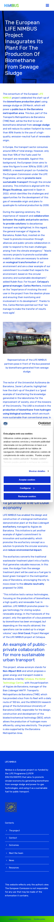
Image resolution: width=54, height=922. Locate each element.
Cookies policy (39, 919)
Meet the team (16, 853)
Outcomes (14, 845)
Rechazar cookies (27, 496)
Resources (14, 868)
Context (13, 838)
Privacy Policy (25, 919)
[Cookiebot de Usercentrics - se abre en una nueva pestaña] (38, 424)
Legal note (13, 919)
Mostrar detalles (37, 471)
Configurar (25, 488)
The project (14, 830)
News (11, 860)
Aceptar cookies (27, 479)
